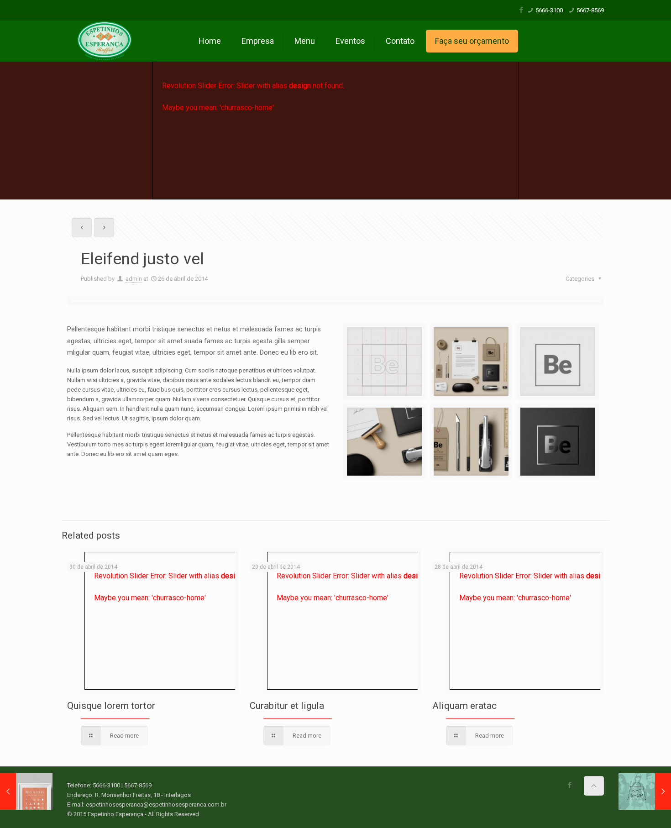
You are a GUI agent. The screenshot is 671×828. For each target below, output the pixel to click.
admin (134, 278)
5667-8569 (590, 10)
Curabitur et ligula (287, 705)
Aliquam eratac (464, 705)
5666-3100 (549, 10)
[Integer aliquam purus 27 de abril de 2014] (645, 791)
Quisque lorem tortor (111, 705)
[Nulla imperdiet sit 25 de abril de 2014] (26, 791)
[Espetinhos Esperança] (105, 41)
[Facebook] (521, 10)
